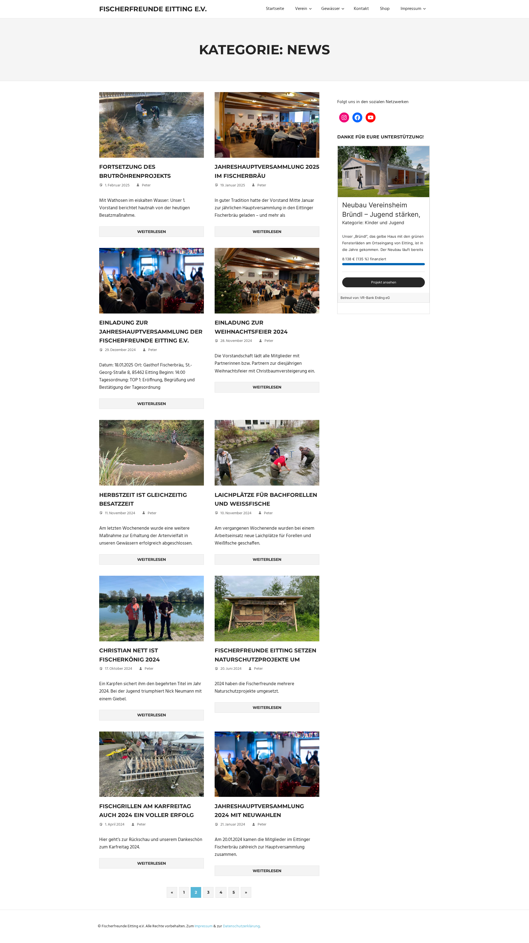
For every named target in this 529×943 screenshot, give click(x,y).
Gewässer (330, 8)
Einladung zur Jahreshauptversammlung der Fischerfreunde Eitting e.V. (151, 331)
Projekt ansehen (383, 282)
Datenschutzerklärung (241, 926)
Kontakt (361, 8)
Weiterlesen (151, 231)
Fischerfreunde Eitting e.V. (153, 9)
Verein (301, 8)
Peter (146, 185)
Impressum (411, 8)
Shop (385, 8)
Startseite (275, 8)
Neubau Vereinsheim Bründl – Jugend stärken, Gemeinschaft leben (381, 214)
